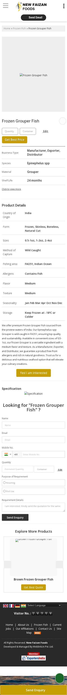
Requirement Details (12, 500)
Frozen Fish (19, 28)
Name (5, 418)
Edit (45, 131)
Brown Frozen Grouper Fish (25, 579)
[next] (59, 564)
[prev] (7, 564)
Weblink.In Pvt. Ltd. (43, 646)
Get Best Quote (25, 587)
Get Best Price (14, 140)
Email (4, 433)
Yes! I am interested (33, 373)
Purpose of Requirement (15, 476)
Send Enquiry (35, 690)
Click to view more (11, 189)
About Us (23, 624)
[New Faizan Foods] (31, 7)
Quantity (6, 462)
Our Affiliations (25, 628)
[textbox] (28, 131)
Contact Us (45, 628)
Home (7, 28)
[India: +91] (7, 454)
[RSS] (37, 632)
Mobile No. (7, 447)
